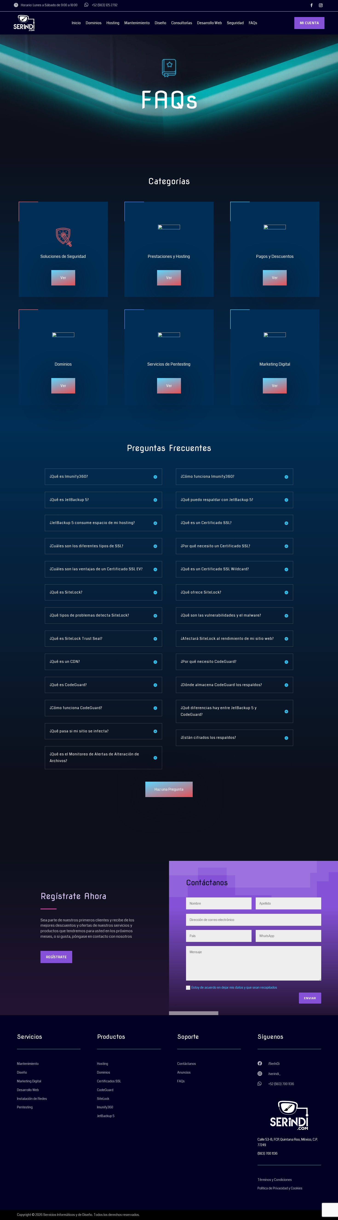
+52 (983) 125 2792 (104, 5)
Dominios (93, 23)
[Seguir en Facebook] (311, 5)
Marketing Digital (29, 1081)
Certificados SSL (109, 1081)
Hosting (112, 23)
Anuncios (184, 1072)
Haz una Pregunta (169, 789)
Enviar (310, 998)
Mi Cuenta (309, 23)
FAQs (253, 23)
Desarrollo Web (209, 23)
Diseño (160, 23)
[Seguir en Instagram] (320, 5)
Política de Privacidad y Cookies (280, 1188)
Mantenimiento (137, 23)
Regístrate (56, 957)
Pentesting (25, 1107)
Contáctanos (186, 1063)
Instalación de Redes (32, 1098)
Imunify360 (105, 1107)
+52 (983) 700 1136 (281, 1084)
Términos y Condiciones (275, 1179)
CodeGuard (105, 1090)
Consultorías (181, 23)
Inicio (76, 23)
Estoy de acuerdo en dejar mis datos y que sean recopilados (234, 987)
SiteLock (103, 1098)
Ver (63, 277)
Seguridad (235, 23)
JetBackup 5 (106, 1116)
